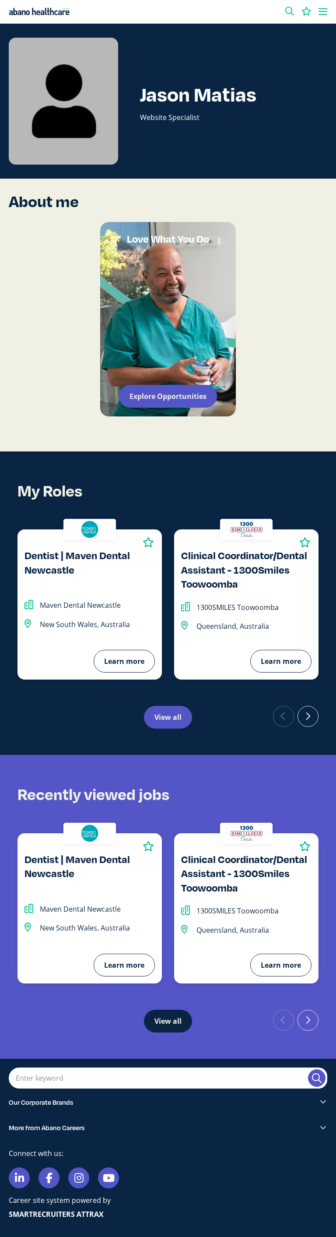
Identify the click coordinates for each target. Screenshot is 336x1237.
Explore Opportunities (168, 396)
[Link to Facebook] (49, 1177)
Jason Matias (198, 93)
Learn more (124, 661)
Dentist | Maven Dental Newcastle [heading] (77, 562)
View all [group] (168, 717)
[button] (289, 11)
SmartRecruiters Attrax (56, 1214)
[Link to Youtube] (108, 1177)
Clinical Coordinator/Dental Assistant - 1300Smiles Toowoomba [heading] (244, 569)
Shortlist (148, 542)
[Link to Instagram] (78, 1177)
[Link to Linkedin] (19, 1177)
